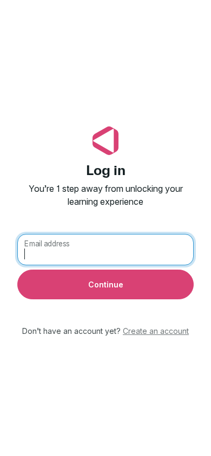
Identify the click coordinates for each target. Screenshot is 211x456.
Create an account (156, 331)
